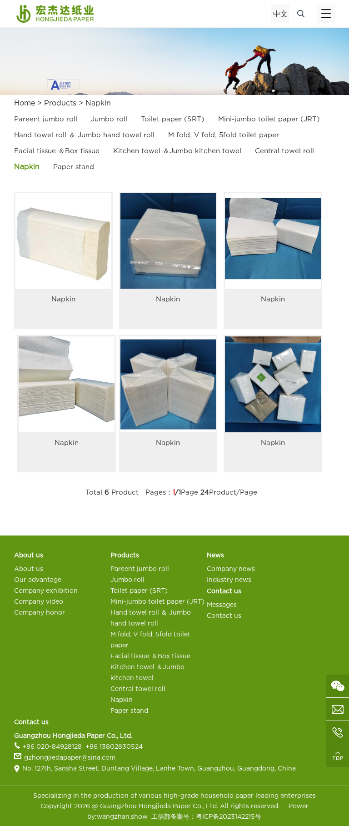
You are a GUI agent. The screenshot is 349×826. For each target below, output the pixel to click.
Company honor (39, 612)
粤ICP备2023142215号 (228, 816)
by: (92, 816)
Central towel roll (284, 150)
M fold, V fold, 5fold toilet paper (223, 134)
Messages (222, 604)
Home (24, 103)
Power (299, 805)
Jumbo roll (109, 118)
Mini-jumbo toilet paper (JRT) (269, 118)
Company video (38, 601)
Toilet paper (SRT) (172, 118)
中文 (280, 14)
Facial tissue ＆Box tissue (57, 150)
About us (28, 568)
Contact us (224, 615)
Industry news (229, 579)
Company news (231, 568)
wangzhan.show (122, 816)
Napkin (98, 103)
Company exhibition (46, 590)
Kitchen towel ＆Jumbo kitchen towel (177, 150)
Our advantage (37, 579)
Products (60, 103)
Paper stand (73, 166)
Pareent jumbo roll (45, 118)
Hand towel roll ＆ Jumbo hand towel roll (84, 134)
